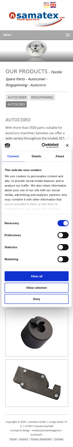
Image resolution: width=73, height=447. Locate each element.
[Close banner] (67, 145)
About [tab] (59, 156)
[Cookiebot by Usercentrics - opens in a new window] (43, 145)
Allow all (36, 276)
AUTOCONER (17, 97)
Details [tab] (36, 156)
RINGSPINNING (42, 97)
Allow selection (36, 287)
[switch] (63, 235)
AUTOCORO (16, 104)
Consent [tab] (13, 156)
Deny (36, 299)
